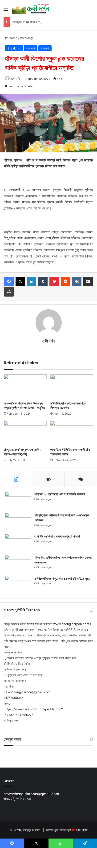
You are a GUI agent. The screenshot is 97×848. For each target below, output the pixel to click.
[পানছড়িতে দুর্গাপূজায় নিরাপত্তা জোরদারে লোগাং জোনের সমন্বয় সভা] (18, 564)
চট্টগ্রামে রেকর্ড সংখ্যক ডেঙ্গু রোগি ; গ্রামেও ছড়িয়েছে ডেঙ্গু (22, 452)
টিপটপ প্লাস (82, 830)
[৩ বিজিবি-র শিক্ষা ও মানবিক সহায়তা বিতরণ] (18, 543)
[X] (20, 281)
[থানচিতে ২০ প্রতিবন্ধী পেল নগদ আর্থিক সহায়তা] (18, 501)
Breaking (26, 38)
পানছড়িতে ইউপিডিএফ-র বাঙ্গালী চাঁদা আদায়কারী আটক (70, 452)
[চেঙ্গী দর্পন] (30, 8)
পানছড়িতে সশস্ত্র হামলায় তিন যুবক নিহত (32, 22)
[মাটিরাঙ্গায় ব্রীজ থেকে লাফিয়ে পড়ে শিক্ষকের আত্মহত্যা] (71, 386)
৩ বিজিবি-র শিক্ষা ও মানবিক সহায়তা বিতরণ (57, 536)
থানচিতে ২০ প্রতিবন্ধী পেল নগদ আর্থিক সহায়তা (59, 494)
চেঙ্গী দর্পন (15, 78)
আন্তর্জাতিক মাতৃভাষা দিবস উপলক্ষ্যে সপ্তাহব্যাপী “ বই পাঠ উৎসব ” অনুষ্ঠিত (24, 405)
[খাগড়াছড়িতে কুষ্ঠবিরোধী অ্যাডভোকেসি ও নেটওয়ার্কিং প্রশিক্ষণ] (18, 522)
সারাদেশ (45, 48)
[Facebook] (9, 281)
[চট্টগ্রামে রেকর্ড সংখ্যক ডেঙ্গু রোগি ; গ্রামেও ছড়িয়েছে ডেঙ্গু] (25, 433)
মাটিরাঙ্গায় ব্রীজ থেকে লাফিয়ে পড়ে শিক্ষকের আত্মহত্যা (68, 405)
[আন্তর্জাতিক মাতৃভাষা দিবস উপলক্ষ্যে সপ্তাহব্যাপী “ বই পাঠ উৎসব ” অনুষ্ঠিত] (25, 386)
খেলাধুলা (30, 48)
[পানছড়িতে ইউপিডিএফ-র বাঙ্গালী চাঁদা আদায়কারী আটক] (71, 433)
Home (12, 38)
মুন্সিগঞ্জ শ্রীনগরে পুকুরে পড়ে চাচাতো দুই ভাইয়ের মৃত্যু (62, 578)
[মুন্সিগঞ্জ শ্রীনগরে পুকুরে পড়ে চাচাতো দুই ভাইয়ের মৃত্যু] (18, 585)
